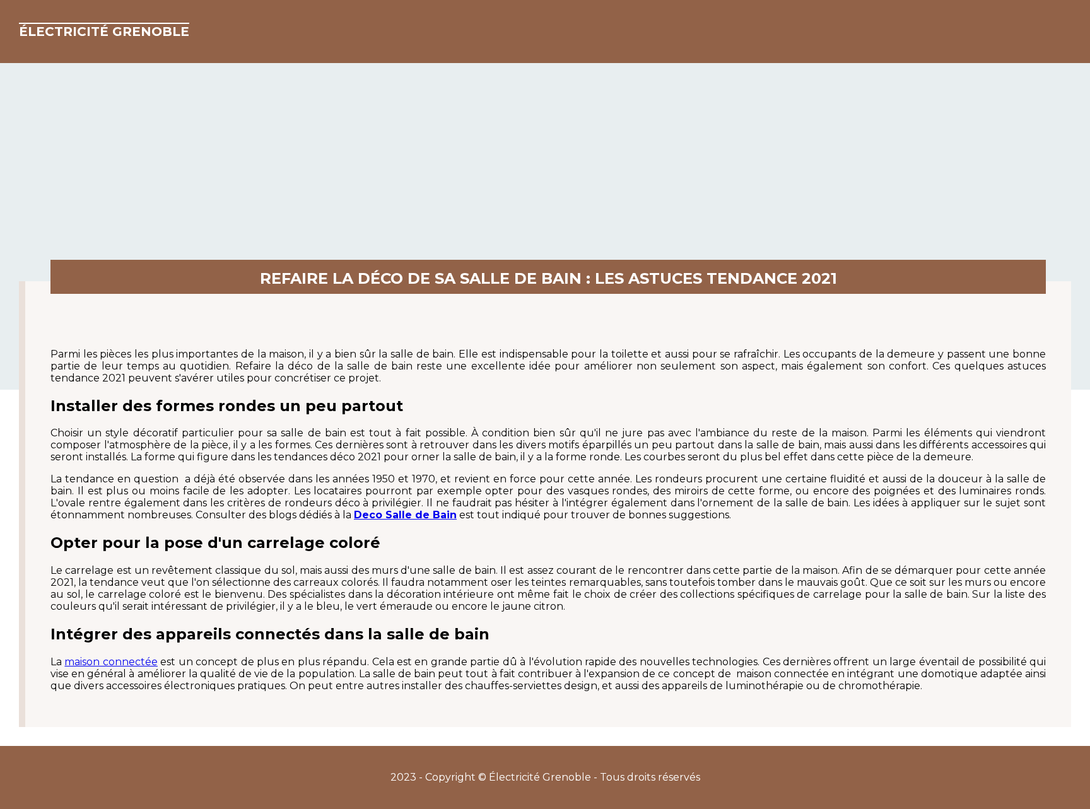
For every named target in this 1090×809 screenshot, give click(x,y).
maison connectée (110, 662)
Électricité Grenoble (104, 31)
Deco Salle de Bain (405, 515)
